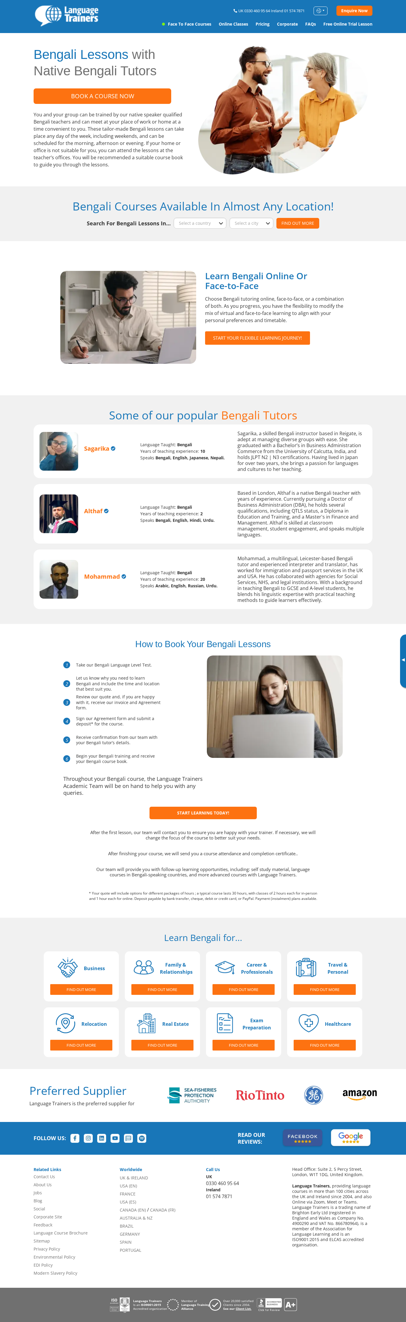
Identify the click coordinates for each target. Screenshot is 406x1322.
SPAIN (126, 1242)
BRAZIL (126, 1226)
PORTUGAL (130, 1250)
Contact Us (44, 1176)
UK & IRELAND (134, 1178)
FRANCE (128, 1194)
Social (39, 1209)
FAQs (310, 24)
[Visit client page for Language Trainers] (233, 1305)
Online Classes (233, 24)
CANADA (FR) (162, 1210)
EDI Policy (43, 1265)
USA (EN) (128, 1186)
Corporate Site (48, 1217)
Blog (38, 1201)
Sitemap (42, 1241)
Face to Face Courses (189, 24)
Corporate (287, 24)
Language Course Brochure (61, 1233)
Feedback (43, 1225)
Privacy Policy (47, 1249)
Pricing (263, 24)
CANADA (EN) (133, 1210)
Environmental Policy (54, 1257)
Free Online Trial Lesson (347, 24)
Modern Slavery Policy (55, 1273)
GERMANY (130, 1234)
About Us (43, 1184)
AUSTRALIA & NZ (136, 1218)
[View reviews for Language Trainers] (277, 1305)
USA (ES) (128, 1202)
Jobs (38, 1192)
